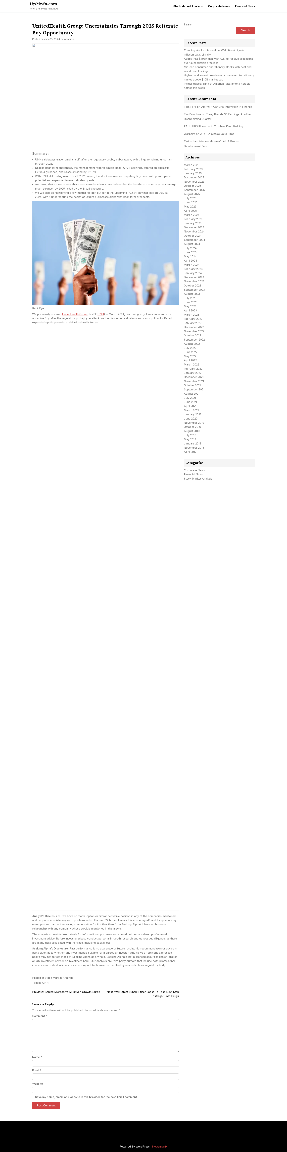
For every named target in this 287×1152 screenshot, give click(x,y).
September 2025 (194, 190)
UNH (100, 314)
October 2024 (192, 235)
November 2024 (194, 231)
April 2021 (190, 406)
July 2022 (190, 348)
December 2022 (194, 327)
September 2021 (194, 389)
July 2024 (190, 248)
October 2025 (192, 185)
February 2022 (193, 368)
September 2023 (194, 289)
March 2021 (191, 410)
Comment (39, 1016)
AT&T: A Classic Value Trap (217, 134)
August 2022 (192, 343)
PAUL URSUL (192, 126)
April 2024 (190, 260)
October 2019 (192, 427)
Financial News (245, 6)
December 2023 (194, 277)
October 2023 (192, 285)
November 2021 (194, 381)
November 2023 (194, 281)
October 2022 (192, 335)
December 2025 (194, 177)
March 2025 (191, 214)
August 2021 (191, 393)
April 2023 (190, 310)
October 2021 (192, 385)
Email (36, 1070)
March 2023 (191, 314)
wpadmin (69, 39)
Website (37, 1083)
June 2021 (190, 402)
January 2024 (193, 273)
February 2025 (193, 219)
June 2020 (190, 418)
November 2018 (194, 447)
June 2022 (190, 352)
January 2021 (192, 414)
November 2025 (194, 181)
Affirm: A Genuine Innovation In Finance (226, 106)
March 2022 (191, 364)
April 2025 (190, 210)
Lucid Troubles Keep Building (224, 126)
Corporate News (219, 6)
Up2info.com (43, 3)
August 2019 (192, 431)
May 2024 (190, 256)
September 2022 (194, 339)
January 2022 (192, 372)
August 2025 (192, 194)
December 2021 (194, 377)
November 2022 (194, 331)
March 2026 (191, 165)
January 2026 (193, 173)
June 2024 (191, 252)
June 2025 (190, 202)
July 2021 (190, 397)
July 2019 (190, 435)
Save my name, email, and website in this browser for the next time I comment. (86, 1097)
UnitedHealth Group (75, 314)
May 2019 (190, 439)
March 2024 (191, 264)
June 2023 (190, 302)
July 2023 (190, 298)
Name (37, 1057)
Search (188, 24)
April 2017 (190, 451)
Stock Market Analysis (188, 6)
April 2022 (190, 360)
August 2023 (192, 293)
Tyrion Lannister (194, 141)
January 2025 (192, 223)
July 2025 (190, 198)
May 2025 (190, 206)
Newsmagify (160, 1146)
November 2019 (194, 422)
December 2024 (194, 227)
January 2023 (192, 323)
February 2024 (193, 269)
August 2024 (192, 244)
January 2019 (192, 443)
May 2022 (190, 356)
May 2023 (190, 306)
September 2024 (194, 239)
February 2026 (193, 169)
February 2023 (193, 318)
